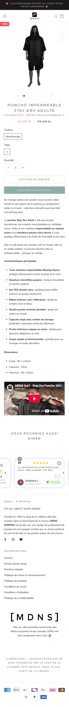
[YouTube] (21, 539)
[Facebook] (5, 539)
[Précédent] (17, 95)
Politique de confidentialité (19, 598)
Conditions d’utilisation (16, 592)
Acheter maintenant (35, 190)
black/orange (13, 136)
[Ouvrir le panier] (61, 16)
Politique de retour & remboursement (24, 575)
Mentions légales (13, 569)
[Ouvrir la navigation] (4, 16)
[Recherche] (55, 16)
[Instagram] (13, 539)
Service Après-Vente (15, 563)
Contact (8, 558)
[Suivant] (51, 95)
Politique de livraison (15, 580)
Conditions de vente (15, 586)
